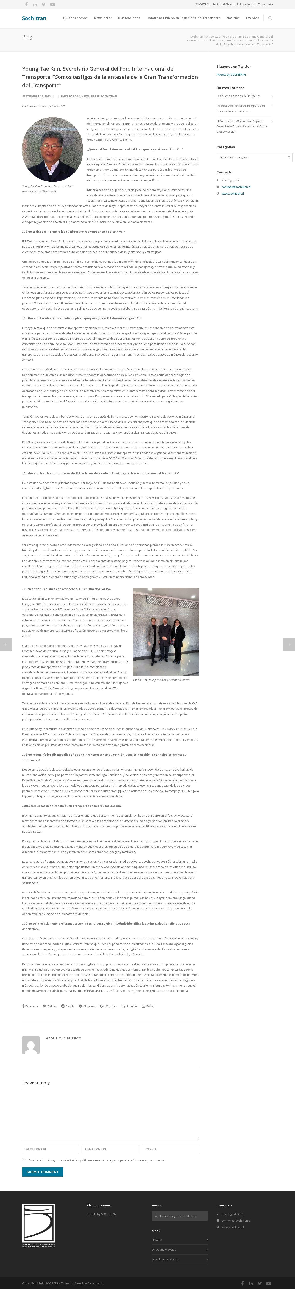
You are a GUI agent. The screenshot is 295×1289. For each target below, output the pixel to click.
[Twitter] (44, 4)
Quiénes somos (75, 18)
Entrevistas (70, 96)
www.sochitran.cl (233, 193)
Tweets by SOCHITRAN (231, 74)
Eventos (252, 18)
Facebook (31, 1006)
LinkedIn (131, 1006)
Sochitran (34, 18)
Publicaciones (129, 18)
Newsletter (103, 18)
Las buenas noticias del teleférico (239, 96)
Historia (157, 1239)
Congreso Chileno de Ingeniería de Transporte (183, 18)
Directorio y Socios (164, 1249)
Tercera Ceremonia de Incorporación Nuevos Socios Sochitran (241, 108)
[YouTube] (52, 4)
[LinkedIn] (35, 4)
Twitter (51, 1006)
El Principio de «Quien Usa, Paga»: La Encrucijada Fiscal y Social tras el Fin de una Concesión (242, 126)
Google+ (111, 1006)
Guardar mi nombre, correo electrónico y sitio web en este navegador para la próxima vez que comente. (96, 1160)
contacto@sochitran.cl (236, 187)
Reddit (69, 1006)
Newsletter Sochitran (99, 96)
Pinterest (89, 1006)
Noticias (233, 18)
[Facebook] (26, 4)
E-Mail (150, 1006)
